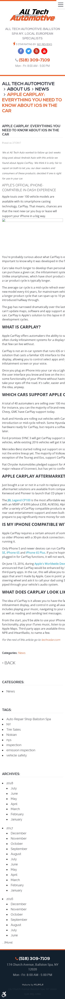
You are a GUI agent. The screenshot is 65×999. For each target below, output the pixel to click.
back (10, 663)
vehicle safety (16, 755)
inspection (13, 745)
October (17, 843)
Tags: (7, 710)
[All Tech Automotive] (32, 15)
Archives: (11, 774)
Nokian (11, 734)
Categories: (13, 682)
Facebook (21, 51)
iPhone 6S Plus (35, 552)
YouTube (44, 51)
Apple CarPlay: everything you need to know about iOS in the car (32, 103)
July (14, 788)
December (18, 833)
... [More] (7, 942)
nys (8, 740)
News (42, 89)
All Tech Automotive (28, 84)
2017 (9, 828)
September (19, 849)
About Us (18, 89)
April (14, 804)
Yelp (36, 51)
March (15, 809)
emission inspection (20, 750)
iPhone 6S (13, 552)
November (19, 838)
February (17, 814)
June (14, 793)
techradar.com (50, 639)
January (16, 819)
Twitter (29, 51)
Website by (32, 985)
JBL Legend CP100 (19, 500)
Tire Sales (13, 729)
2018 (9, 783)
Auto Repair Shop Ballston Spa (28, 719)
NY (8, 724)
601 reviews (44, 44)
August (16, 854)
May (14, 799)
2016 (9, 899)
